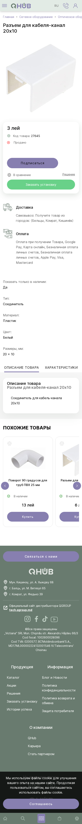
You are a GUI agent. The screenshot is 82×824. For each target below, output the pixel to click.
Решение (68, 174)
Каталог (13, 677)
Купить (28, 516)
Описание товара (21, 367)
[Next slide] (77, 486)
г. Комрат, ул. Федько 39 (26, 594)
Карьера (34, 746)
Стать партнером (41, 754)
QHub (32, 738)
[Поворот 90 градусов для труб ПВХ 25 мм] (28, 459)
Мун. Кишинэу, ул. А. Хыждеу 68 (31, 582)
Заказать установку (41, 185)
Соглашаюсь (41, 804)
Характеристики (61, 367)
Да (5, 287)
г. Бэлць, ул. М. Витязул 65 (27, 588)
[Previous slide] (5, 486)
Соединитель (13, 304)
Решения (13, 693)
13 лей (28, 505)
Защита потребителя (58, 711)
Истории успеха (19, 709)
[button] (66, 6)
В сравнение (22, 175)
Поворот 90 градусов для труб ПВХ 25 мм (28, 482)
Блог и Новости (54, 677)
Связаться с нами (41, 556)
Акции (11, 685)
